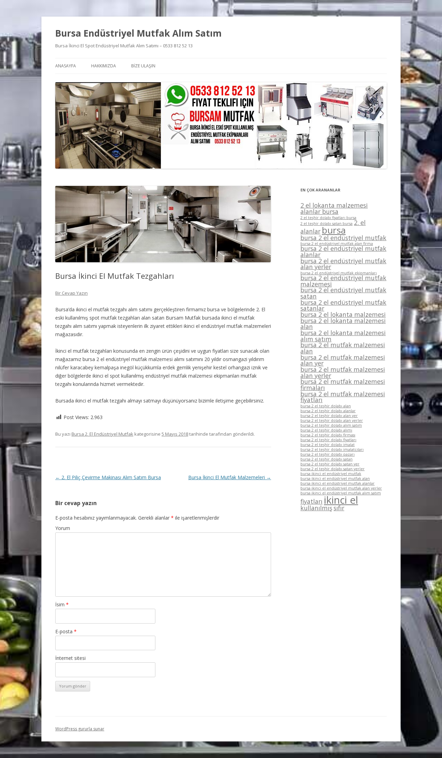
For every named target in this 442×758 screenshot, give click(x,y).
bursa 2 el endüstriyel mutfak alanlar (343, 251)
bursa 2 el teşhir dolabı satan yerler (332, 468)
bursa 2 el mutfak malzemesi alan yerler (342, 372)
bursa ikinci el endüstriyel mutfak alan (335, 478)
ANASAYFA (65, 66)
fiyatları (311, 501)
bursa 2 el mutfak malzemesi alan (342, 348)
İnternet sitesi (70, 658)
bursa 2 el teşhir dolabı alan (325, 406)
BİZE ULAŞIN (143, 66)
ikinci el (341, 500)
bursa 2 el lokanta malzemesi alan (343, 323)
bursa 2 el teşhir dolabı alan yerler (331, 420)
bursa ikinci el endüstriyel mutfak (330, 473)
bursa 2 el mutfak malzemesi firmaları (342, 384)
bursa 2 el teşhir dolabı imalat (327, 444)
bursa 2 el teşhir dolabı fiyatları (328, 439)
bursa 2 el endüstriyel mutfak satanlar (343, 305)
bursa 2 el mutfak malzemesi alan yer (342, 360)
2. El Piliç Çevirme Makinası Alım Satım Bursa (108, 477)
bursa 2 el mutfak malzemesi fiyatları (342, 397)
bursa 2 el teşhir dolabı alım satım (331, 425)
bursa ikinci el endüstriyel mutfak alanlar (337, 483)
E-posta (66, 631)
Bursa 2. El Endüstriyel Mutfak (102, 434)
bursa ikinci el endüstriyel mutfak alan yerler (341, 488)
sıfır (339, 508)
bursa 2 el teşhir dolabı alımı (326, 430)
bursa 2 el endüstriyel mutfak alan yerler (343, 264)
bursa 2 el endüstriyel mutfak (343, 238)
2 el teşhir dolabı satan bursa (326, 223)
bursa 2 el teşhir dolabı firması (327, 435)
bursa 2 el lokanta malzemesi (343, 314)
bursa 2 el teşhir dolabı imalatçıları (332, 449)
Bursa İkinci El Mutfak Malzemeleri (229, 477)
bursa (334, 230)
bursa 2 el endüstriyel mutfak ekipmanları (338, 273)
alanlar (310, 231)
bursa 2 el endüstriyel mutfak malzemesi (343, 281)
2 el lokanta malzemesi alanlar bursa (334, 208)
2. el (360, 222)
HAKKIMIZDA (103, 66)
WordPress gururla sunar (79, 729)
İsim (62, 604)
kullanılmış (316, 508)
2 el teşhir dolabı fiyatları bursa (328, 217)
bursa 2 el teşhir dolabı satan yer (329, 464)
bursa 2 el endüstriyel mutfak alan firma (336, 243)
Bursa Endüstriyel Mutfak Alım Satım (138, 33)
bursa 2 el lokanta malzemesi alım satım (343, 336)
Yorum (62, 528)
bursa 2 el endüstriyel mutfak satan (343, 293)
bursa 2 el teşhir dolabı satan (326, 459)
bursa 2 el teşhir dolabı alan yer (329, 415)
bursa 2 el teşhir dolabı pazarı (327, 454)
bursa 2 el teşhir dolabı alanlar (328, 410)
